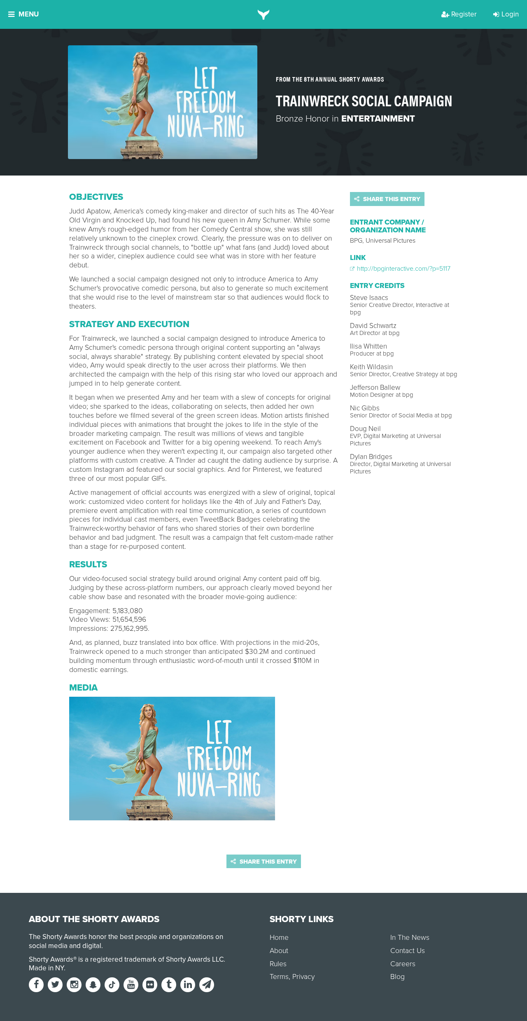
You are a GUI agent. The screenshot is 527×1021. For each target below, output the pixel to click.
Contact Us (407, 950)
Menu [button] (29, 14)
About (279, 950)
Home (279, 937)
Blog (397, 976)
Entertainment (378, 118)
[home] (264, 14)
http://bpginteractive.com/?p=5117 (402, 269)
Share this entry (390, 199)
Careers (402, 964)
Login (510, 14)
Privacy (303, 976)
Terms (279, 976)
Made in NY (46, 968)
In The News (409, 937)
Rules (278, 964)
